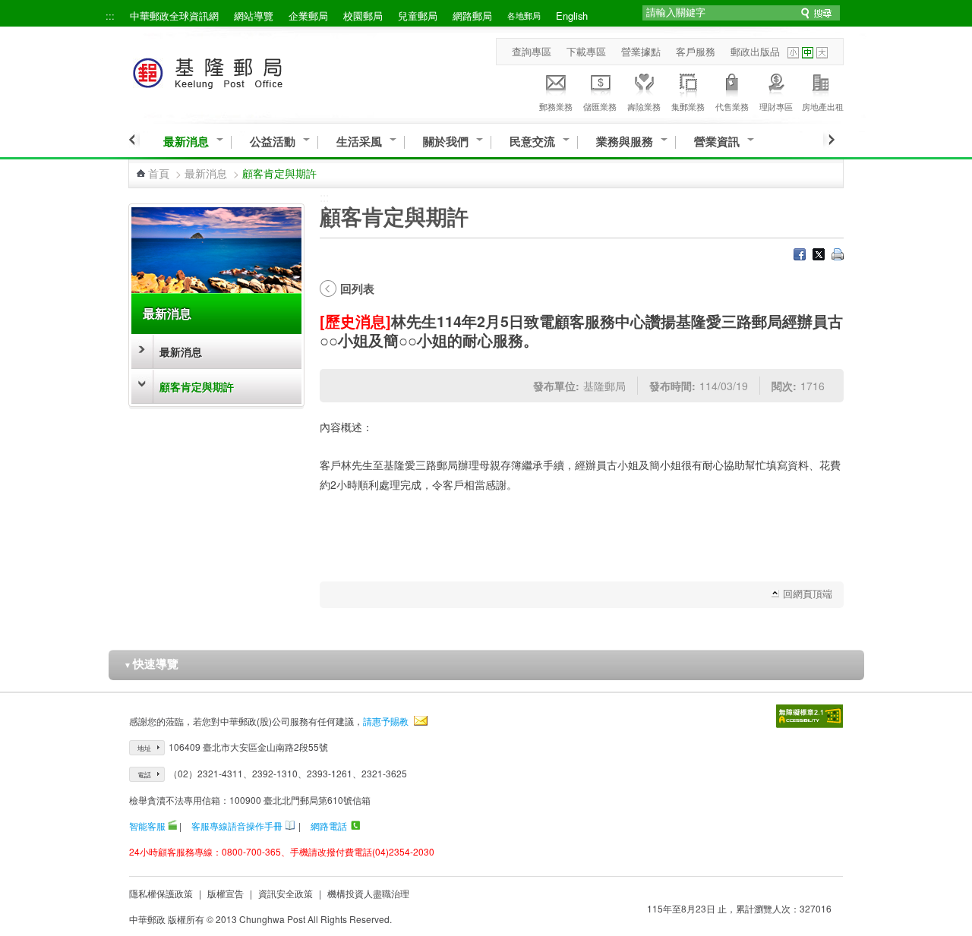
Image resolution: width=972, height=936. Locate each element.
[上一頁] (134, 139)
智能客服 (147, 825)
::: (110, 15)
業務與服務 (624, 141)
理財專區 (776, 106)
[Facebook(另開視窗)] (800, 255)
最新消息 (186, 141)
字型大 (822, 52)
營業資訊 (717, 141)
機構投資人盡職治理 (368, 893)
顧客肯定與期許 (196, 386)
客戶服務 (695, 51)
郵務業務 (556, 106)
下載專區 (586, 51)
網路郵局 (472, 15)
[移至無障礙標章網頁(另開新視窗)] (809, 716)
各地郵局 (524, 15)
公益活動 (272, 141)
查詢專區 (531, 51)
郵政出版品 (755, 51)
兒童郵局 (417, 15)
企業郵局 (308, 15)
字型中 (807, 52)
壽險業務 (644, 106)
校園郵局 (363, 15)
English (572, 15)
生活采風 (359, 141)
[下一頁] (829, 139)
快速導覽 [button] (151, 663)
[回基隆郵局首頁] (235, 70)
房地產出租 (823, 106)
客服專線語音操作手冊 (236, 825)
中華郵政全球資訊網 (174, 15)
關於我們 (446, 141)
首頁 (158, 173)
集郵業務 (688, 106)
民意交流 (532, 141)
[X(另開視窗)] (819, 255)
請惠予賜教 (386, 720)
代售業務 (732, 106)
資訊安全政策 (285, 893)
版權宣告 (225, 893)
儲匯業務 (600, 106)
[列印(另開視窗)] (838, 255)
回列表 (357, 288)
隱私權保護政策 (161, 893)
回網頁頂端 (807, 593)
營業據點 (641, 51)
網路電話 (329, 825)
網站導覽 (253, 15)
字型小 (793, 52)
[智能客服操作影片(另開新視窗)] (172, 825)
